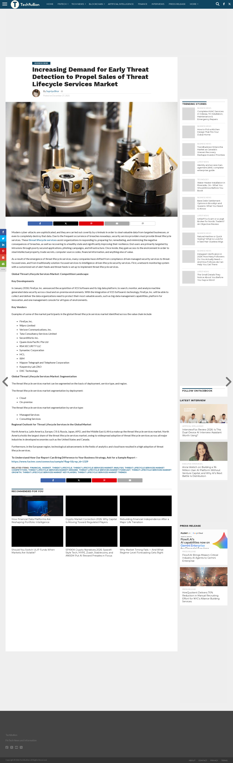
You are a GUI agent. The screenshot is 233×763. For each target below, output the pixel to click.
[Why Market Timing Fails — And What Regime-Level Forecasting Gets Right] (146, 541)
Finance (142, 4)
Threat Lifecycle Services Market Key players (50, 472)
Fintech (62, 4)
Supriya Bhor (52, 91)
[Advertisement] (116, 32)
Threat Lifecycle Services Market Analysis (98, 468)
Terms (224, 760)
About (192, 760)
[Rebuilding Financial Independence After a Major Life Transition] (146, 511)
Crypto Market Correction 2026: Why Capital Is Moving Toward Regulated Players (91, 521)
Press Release (177, 4)
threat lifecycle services (43, 239)
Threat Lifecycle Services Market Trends (102, 472)
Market (46, 468)
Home (50, 4)
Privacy (214, 760)
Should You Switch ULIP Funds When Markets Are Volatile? (33, 551)
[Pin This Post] (91, 222)
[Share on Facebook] (40, 222)
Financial (35, 468)
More (193, 4)
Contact (203, 760)
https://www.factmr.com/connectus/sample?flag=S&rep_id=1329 (50, 461)
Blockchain (96, 4)
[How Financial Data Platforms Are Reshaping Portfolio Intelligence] (37, 511)
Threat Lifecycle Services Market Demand (53, 470)
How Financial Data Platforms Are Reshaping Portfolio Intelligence (31, 521)
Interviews (158, 4)
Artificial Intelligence (121, 4)
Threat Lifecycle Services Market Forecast (105, 470)
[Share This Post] (65, 222)
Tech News (77, 4)
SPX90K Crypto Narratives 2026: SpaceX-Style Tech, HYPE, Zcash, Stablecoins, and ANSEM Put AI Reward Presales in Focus (89, 552)
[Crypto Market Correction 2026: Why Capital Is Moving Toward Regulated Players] (91, 511)
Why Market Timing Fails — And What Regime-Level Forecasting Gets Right (141, 551)
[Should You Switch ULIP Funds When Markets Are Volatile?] (37, 541)
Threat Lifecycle (62, 468)
